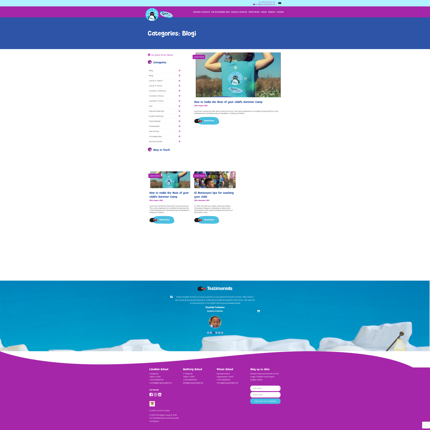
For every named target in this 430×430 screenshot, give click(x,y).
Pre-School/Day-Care (220, 12)
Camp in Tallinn (156, 81)
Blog (151, 70)
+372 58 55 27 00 (268, 2)
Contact (280, 12)
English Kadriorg (156, 116)
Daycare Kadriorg (156, 111)
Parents (271, 12)
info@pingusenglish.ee (265, 4)
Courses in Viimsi (156, 101)
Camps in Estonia (239, 12)
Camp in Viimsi (155, 86)
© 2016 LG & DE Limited (159, 410)
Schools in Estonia (201, 12)
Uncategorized (155, 136)
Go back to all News (162, 55)
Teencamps (154, 131)
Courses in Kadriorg (157, 91)
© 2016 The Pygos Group (160, 415)
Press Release (154, 121)
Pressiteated (154, 126)
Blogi (151, 76)
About (264, 12)
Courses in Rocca (156, 96)
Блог (151, 106)
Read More (209, 120)
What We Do (254, 12)
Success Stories (155, 141)
